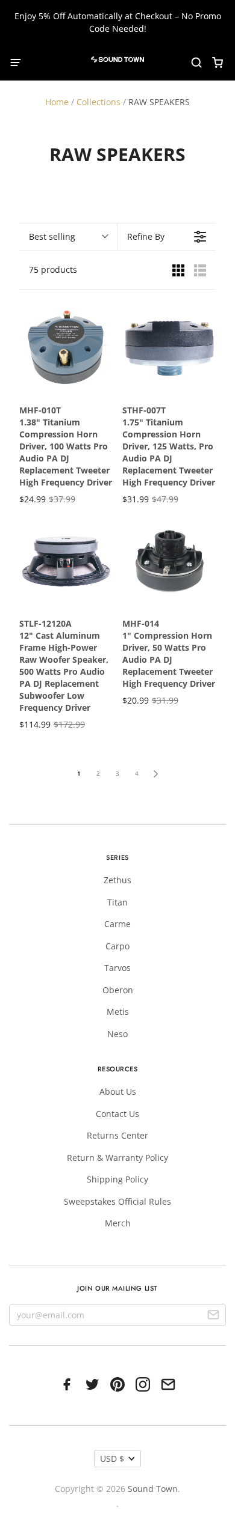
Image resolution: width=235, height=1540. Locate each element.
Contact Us (117, 1113)
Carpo (117, 946)
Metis (118, 1011)
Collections (99, 102)
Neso (117, 1033)
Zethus (117, 880)
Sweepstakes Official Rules (117, 1201)
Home (57, 102)
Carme (117, 924)
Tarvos (117, 967)
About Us (117, 1091)
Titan (117, 902)
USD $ (112, 1458)
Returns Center (117, 1135)
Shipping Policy (117, 1179)
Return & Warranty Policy (117, 1157)
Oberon (117, 990)
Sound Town (153, 1488)
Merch (118, 1223)
